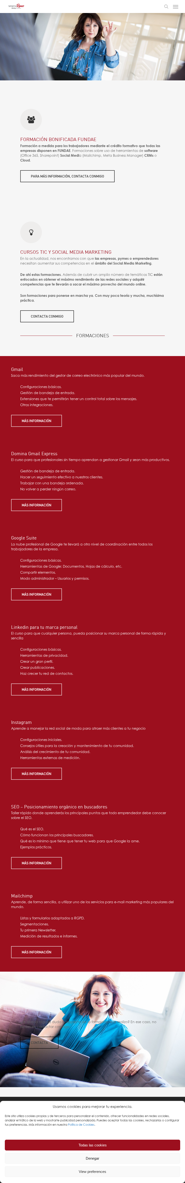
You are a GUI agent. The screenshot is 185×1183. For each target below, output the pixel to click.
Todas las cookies (93, 1145)
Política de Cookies (81, 1125)
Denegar (92, 1158)
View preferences (92, 1172)
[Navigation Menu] (175, 6)
